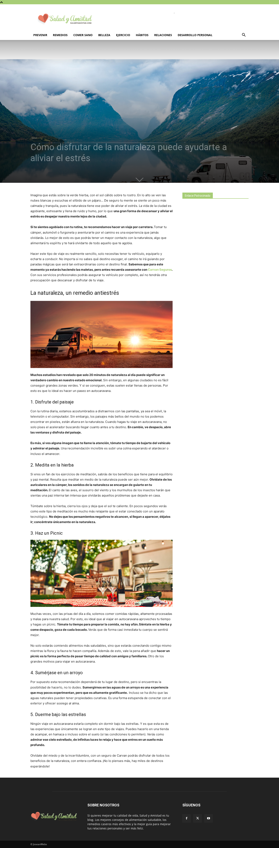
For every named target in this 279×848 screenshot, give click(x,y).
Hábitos (142, 35)
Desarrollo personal (195, 35)
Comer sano (83, 35)
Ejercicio (123, 35)
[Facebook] (186, 818)
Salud (34, 137)
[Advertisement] (213, 274)
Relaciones (163, 35)
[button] (244, 35)
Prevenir (40, 35)
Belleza (104, 35)
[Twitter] (197, 818)
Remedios (60, 35)
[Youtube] (208, 818)
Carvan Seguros (159, 270)
